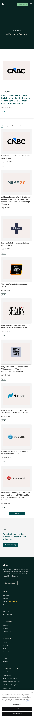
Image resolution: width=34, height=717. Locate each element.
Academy (5, 625)
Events (5, 658)
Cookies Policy (7, 688)
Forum (4, 648)
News (13, 126)
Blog (4, 608)
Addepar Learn (7, 631)
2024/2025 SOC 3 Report (10, 678)
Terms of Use (6, 672)
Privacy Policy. (27, 700)
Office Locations (7, 614)
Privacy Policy (7, 675)
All (2, 126)
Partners (5, 645)
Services (5, 628)
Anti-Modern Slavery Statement (12, 685)
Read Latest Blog (10, 545)
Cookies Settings (17, 704)
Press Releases (21, 126)
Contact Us (6, 611)
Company (5, 598)
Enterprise (7, 126)
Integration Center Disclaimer (11, 681)
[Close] (32, 692)
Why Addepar (7, 595)
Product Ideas (7, 651)
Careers (5, 601)
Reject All (17, 709)
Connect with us (22, 4)
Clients (5, 642)
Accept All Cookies (17, 713)
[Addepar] (2, 4)
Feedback (5, 661)
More (17, 513)
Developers (6, 655)
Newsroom (6, 605)
